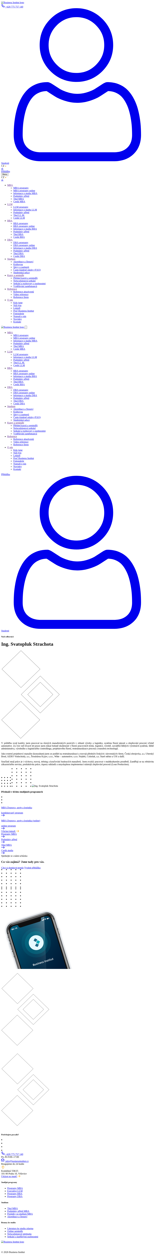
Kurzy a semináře (15, 275)
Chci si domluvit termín (12, 867)
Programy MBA (15, 1188)
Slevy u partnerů (21, 267)
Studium (11, 259)
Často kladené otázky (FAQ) (27, 270)
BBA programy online (24, 226)
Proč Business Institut (23, 311)
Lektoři (16, 308)
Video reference (20, 294)
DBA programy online (24, 245)
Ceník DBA (19, 256)
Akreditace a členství (23, 261)
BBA (9, 220)
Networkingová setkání (24, 280)
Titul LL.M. (19, 215)
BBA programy (20, 223)
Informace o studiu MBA (25, 193)
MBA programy (21, 188)
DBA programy (20, 242)
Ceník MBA (19, 201)
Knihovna (18, 264)
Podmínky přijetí (21, 196)
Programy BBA (14, 1193)
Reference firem (21, 297)
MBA (10, 185)
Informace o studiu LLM (25, 209)
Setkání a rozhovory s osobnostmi (29, 283)
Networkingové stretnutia (19, 1234)
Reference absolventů (23, 291)
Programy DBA (15, 1196)
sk (2, 168)
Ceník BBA (19, 237)
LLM (9, 204)
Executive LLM (15, 1191)
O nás (10, 300)
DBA (10, 240)
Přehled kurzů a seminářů (25, 278)
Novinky (17, 319)
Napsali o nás (19, 316)
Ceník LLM (19, 218)
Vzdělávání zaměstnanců (25, 286)
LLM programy (20, 207)
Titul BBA (18, 234)
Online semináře (15, 1231)
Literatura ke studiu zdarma (20, 1228)
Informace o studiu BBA (25, 229)
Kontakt (17, 321)
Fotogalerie (18, 313)
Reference (12, 289)
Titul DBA (18, 253)
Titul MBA (18, 199)
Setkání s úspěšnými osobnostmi (22, 1236)
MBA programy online (24, 190)
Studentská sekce (21, 272)
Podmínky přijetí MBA (18, 1211)
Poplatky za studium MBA (20, 1214)
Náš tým (17, 305)
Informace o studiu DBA (25, 248)
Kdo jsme (18, 302)
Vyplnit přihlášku (32, 867)
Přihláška (5, 171)
